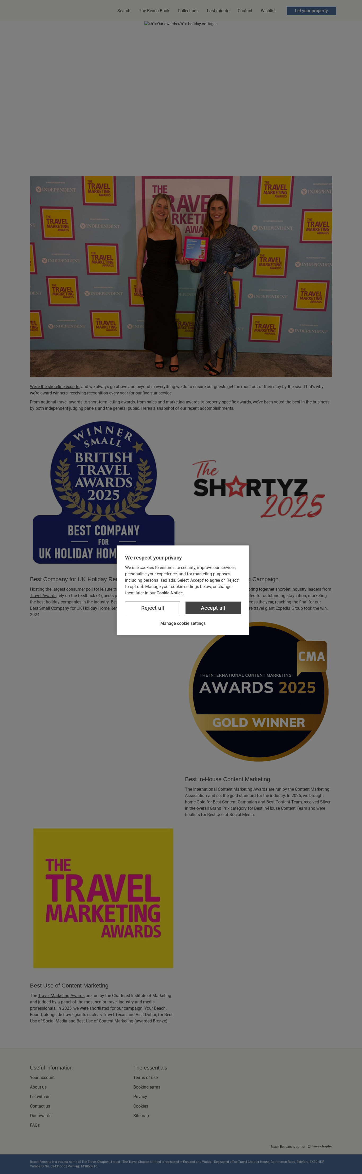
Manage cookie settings (183, 623)
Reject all (152, 608)
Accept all (213, 608)
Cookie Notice (170, 592)
